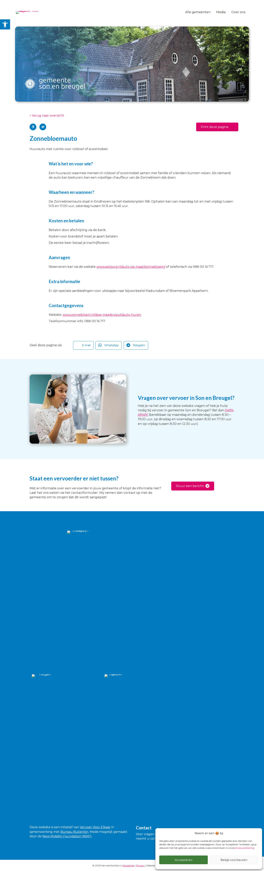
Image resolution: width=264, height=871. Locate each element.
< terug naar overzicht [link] (47, 115)
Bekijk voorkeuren (234, 860)
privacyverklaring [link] (244, 847)
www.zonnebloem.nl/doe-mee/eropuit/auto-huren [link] (102, 315)
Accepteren (183, 860)
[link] (5, 24)
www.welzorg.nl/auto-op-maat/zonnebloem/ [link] (130, 267)
